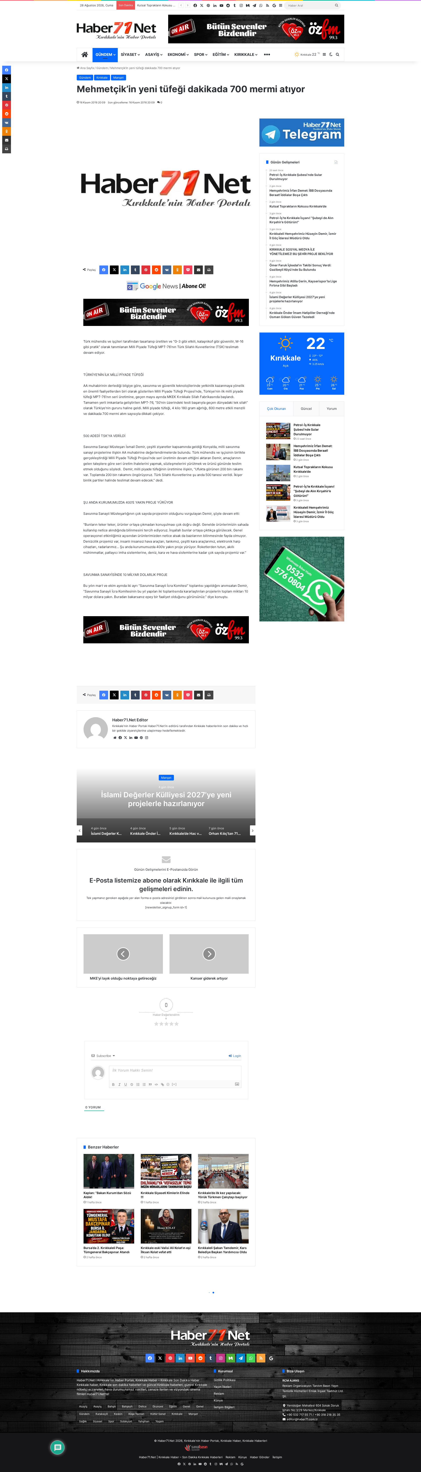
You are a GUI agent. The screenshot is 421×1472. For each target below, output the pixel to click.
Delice (142, 1406)
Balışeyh (127, 1406)
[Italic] (119, 1084)
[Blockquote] (150, 1084)
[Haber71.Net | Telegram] (301, 133)
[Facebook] (103, 269)
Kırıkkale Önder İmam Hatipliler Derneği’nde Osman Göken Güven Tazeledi (166, 799)
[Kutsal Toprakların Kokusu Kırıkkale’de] (278, 473)
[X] (114, 269)
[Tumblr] (135, 269)
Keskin (118, 1413)
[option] (166, 798)
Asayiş (152, 54)
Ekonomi (177, 54)
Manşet (118, 77)
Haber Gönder (259, 1457)
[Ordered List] (138, 1084)
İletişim (277, 1457)
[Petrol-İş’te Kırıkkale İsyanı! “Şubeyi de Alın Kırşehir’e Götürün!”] (278, 492)
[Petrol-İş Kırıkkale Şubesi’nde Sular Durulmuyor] (278, 431)
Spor (199, 54)
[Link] (162, 1084)
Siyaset (129, 54)
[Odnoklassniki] (177, 269)
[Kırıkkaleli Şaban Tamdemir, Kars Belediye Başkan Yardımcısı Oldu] (223, 1226)
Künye (218, 1400)
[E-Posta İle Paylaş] (198, 269)
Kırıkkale (244, 54)
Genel (186, 1406)
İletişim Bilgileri (224, 1407)
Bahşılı (112, 1406)
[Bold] (113, 1084)
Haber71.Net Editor (130, 720)
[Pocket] (188, 269)
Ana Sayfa (86, 68)
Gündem (104, 54)
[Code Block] (156, 1084)
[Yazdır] (209, 269)
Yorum (332, 409)
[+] (174, 1084)
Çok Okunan (276, 409)
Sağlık (83, 1421)
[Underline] (126, 1084)
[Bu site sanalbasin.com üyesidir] (196, 1450)
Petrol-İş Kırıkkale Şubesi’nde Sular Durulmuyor (307, 429)
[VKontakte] (166, 269)
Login (236, 1056)
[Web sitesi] (115, 737)
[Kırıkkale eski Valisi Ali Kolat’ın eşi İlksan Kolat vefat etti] (166, 1226)
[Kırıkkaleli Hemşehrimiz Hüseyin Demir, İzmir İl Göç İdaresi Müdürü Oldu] (278, 513)
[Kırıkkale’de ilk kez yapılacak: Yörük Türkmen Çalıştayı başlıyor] (223, 1171)
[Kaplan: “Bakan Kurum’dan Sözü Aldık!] (109, 1171)
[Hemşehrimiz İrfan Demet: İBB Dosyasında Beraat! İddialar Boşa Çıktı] (278, 452)
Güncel (306, 409)
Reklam (219, 1393)
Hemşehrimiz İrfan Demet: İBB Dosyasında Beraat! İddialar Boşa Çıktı (313, 450)
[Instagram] (146, 737)
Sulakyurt (126, 1421)
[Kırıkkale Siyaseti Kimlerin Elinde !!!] (166, 1171)
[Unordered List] (144, 1084)
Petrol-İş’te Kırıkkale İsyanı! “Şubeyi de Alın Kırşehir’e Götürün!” (314, 491)
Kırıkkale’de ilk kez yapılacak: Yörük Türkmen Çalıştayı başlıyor (223, 1195)
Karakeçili (102, 1413)
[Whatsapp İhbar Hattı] (301, 579)
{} (168, 1084)
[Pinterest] (145, 269)
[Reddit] (156, 269)
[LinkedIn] (124, 269)
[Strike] (132, 1084)
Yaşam (159, 1421)
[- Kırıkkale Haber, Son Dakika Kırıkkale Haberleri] (166, 325)
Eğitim (219, 54)
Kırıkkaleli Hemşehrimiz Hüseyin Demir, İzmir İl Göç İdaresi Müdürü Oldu (314, 512)
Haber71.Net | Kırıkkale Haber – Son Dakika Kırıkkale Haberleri (181, 1457)
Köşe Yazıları (136, 1413)
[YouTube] (136, 737)
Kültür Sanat (158, 1413)
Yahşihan (143, 1421)
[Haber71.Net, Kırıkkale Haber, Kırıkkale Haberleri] (116, 30)
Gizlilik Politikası (224, 1380)
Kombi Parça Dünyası (222, 1450)
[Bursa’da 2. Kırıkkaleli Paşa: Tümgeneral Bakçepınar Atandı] (109, 1226)
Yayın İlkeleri (222, 1387)
